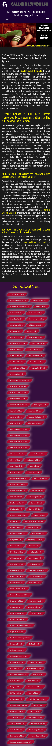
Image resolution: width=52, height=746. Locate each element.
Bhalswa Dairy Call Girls (16, 650)
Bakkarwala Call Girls (16, 546)
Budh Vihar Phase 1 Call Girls (37, 699)
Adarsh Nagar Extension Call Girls (19, 306)
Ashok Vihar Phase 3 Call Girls (18, 441)
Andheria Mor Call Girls (38, 368)
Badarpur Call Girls (34, 509)
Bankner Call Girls (35, 564)
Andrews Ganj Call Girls (16, 374)
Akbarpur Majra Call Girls (36, 319)
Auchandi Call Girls (15, 472)
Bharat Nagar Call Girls (16, 662)
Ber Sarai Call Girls (36, 613)
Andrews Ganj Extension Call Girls (19, 380)
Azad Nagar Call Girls (40, 478)
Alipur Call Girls (31, 331)
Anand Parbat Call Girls (16, 362)
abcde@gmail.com (29, 15)
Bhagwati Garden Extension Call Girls (20, 625)
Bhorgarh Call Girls (15, 681)
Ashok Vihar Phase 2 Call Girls (18, 435)
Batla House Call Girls (16, 582)
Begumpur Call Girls (15, 607)
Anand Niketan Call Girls (35, 356)
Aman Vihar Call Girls (16, 337)
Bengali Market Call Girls (17, 613)
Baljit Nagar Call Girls (16, 558)
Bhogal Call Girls (38, 674)
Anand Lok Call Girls (16, 356)
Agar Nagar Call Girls (16, 313)
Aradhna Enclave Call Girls (17, 398)
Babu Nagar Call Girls (16, 509)
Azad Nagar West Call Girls (17, 490)
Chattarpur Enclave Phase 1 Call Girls (20, 742)
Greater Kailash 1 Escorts (31, 71)
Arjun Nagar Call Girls (35, 411)
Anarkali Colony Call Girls (17, 368)
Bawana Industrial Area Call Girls (19, 595)
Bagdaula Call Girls (15, 527)
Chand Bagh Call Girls (16, 730)
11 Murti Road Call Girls (17, 294)
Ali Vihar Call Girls (15, 331)
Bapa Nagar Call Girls (16, 570)
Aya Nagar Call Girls (33, 472)
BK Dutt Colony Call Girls (35, 687)
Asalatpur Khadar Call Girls (36, 417)
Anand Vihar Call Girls (36, 362)
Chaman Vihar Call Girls (35, 717)
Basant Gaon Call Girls (36, 576)
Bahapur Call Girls (33, 527)
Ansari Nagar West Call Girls (18, 392)
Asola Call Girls (34, 466)
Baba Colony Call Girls (35, 497)
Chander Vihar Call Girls (17, 736)
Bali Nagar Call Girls (35, 552)
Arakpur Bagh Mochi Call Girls (18, 405)
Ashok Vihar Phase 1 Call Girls (18, 429)
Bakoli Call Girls (33, 546)
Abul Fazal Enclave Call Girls (18, 300)
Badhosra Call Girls (39, 515)
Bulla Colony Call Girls (16, 711)
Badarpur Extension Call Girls (18, 515)
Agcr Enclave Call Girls (35, 313)
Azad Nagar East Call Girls (17, 484)
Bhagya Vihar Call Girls (16, 631)
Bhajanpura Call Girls (16, 644)
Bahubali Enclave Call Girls (17, 533)
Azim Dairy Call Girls (16, 497)
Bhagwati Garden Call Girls (17, 619)
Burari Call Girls (34, 711)
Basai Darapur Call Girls (17, 576)
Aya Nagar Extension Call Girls (18, 478)
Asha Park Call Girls (15, 423)
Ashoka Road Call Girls (38, 454)
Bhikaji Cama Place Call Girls (18, 674)
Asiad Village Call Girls (33, 460)
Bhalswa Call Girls (34, 644)
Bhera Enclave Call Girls (34, 668)
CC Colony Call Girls (15, 717)
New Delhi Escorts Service (35, 242)
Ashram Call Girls (15, 460)
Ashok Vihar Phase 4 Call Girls (18, 448)
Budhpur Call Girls (38, 705)
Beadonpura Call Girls (16, 601)
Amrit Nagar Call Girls (38, 343)
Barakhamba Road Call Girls (37, 570)
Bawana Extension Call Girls (18, 589)
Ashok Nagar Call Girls (34, 423)
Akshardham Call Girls (16, 325)
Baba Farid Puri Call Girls (17, 503)
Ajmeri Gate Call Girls (16, 319)
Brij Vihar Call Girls (15, 693)
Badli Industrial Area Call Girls (34, 521)
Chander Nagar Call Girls (36, 730)
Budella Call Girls (33, 693)
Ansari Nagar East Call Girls (18, 386)
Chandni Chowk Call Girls (37, 736)
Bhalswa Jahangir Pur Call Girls (19, 656)
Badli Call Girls (14, 521)
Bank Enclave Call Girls (16, 564)
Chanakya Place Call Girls (17, 723)
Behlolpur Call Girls (34, 607)
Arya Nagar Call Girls (16, 417)
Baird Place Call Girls (38, 533)
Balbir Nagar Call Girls (16, 552)
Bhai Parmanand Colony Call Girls (20, 638)
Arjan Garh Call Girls (16, 411)
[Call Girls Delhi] (26, 4)
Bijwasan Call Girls (33, 681)
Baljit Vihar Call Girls (35, 558)
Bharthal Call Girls (15, 668)
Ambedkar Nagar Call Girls (17, 343)
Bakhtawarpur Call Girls (35, 540)
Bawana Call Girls (34, 582)
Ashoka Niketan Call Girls (17, 454)
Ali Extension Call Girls (35, 325)
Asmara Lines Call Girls (16, 466)
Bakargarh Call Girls (15, 540)
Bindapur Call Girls (15, 687)
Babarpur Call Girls (36, 503)
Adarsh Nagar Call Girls (39, 300)
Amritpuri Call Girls (15, 349)
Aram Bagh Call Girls (40, 405)
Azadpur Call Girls (37, 490)
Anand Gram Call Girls (34, 349)
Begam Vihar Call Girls (36, 601)
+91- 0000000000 (36, 12)
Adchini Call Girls (41, 306)
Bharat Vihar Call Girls (36, 662)
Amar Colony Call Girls (35, 337)
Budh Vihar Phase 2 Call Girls (18, 705)
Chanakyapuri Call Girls (38, 723)
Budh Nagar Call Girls (16, 699)
